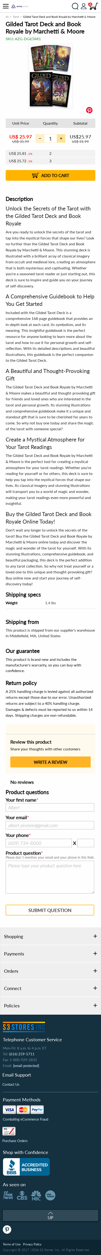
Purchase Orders (15, 1141)
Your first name (21, 800)
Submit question (49, 910)
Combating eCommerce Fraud (25, 1119)
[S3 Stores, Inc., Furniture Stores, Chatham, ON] (26, 1167)
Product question (23, 853)
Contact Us (10, 1084)
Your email (16, 817)
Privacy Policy (32, 1244)
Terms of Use (12, 1244)
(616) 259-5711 (22, 1054)
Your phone (17, 835)
